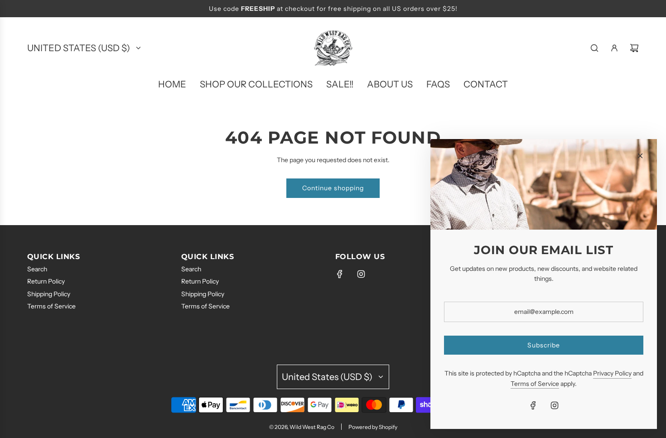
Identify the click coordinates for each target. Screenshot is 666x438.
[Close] (640, 156)
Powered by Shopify (372, 427)
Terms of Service (535, 384)
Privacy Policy (612, 373)
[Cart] (634, 48)
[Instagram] (361, 274)
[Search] (594, 48)
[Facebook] (340, 274)
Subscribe (543, 345)
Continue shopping (333, 188)
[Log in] (614, 48)
